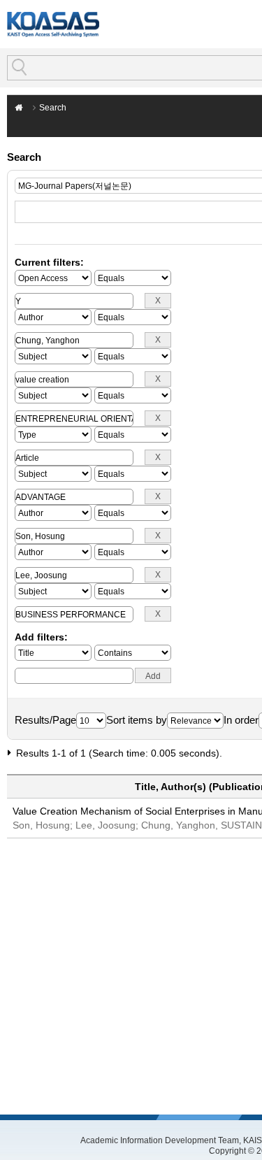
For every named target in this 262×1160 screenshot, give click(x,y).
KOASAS (53, 24)
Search (52, 108)
